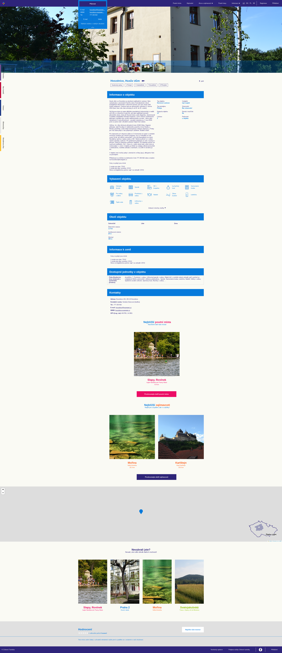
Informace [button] (235, 3)
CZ (244, 3)
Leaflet (270, 541)
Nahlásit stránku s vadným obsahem (92, 23)
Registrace (263, 3)
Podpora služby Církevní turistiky (239, 649)
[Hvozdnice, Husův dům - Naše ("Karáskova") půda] (134, 67)
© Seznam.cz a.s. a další (276, 541)
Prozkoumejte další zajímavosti (156, 477)
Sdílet (100, 19)
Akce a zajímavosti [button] (205, 3)
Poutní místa (177, 3)
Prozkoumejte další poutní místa (156, 394)
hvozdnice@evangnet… (97, 10)
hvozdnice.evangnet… (97, 12)
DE (254, 3)
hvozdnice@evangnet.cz (124, 307)
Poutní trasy (222, 3)
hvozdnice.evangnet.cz (122, 310)
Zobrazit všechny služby (156, 208)
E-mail (85, 19)
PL (250, 3)
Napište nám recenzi (192, 630)
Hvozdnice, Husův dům (125, 80)
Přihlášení (275, 3)
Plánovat (93, 4)
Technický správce (217, 649)
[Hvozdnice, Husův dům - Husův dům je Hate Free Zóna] (122, 67)
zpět (202, 81)
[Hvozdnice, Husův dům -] (147, 67)
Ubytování (190, 3)
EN (247, 3)
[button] (141, 511)
